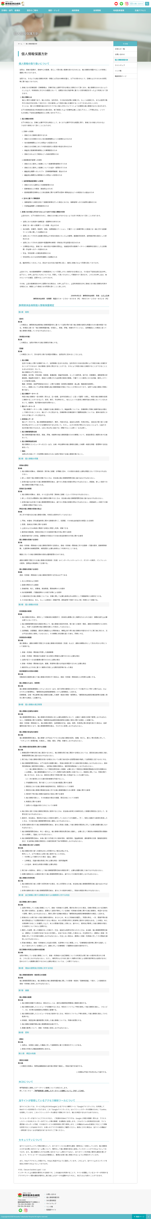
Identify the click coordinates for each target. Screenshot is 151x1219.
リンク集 (118, 70)
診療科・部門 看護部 (11, 10)
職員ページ (140, 1216)
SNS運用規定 (51, 1200)
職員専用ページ (120, 76)
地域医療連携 (118, 10)
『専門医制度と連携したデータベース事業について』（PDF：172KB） (59, 1090)
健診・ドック (53, 10)
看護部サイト (51, 1209)
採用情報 (97, 10)
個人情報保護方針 (121, 60)
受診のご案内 (32, 10)
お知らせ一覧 (120, 49)
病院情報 (75, 10)
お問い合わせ (120, 54)
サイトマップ (120, 65)
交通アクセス (140, 10)
